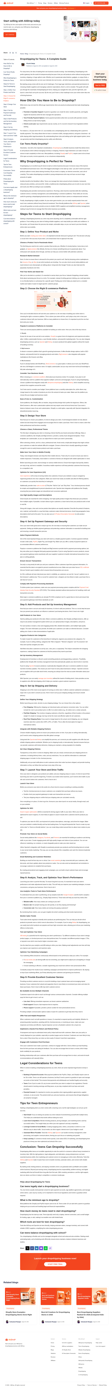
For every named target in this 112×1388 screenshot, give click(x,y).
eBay (35, 262)
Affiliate (56, 3)
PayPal (70, 153)
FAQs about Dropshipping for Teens (9, 181)
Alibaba (80, 1367)
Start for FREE (100, 85)
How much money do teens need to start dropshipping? (10, 204)
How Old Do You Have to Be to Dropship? (9, 66)
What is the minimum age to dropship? (10, 197)
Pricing (40, 3)
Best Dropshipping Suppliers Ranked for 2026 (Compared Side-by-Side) (90, 1314)
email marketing (56, 860)
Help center (99, 1342)
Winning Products (64, 3)
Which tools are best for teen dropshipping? (10, 212)
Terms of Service (92, 1385)
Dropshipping (57, 148)
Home (22, 54)
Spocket (82, 203)
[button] (32, 3)
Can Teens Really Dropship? (9, 73)
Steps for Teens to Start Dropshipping (9, 85)
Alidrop (50, 342)
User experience (25, 476)
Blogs (44, 3)
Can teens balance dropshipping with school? (9, 221)
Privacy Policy (81, 1385)
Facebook (47, 837)
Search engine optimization (28, 812)
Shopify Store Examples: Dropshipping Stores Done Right (19, 1313)
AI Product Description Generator (64, 514)
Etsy (29, 262)
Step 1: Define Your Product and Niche (10, 91)
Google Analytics (68, 895)
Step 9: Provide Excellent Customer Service (10, 152)
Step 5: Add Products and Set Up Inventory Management (10, 121)
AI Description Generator (69, 1353)
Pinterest (56, 837)
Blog (26, 54)
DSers (80, 1357)
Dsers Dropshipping (83, 1353)
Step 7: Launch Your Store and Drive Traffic (10, 134)
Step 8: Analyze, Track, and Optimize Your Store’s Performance (10, 142)
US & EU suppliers (67, 1342)
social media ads (30, 959)
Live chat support (100, 1346)
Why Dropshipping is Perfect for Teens (10, 79)
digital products (32, 249)
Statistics (53, 1353)
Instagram (40, 837)
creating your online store (38, 236)
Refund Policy (103, 1385)
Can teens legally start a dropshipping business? (10, 190)
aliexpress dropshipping (55, 382)
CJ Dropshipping (83, 1374)
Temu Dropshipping (83, 1346)
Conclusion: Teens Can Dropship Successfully (9, 173)
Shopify (62, 153)
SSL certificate (84, 567)
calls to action (40, 485)
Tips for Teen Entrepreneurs (8, 166)
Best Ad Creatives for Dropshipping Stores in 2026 (55, 1313)
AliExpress (81, 1364)
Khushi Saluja (30, 63)
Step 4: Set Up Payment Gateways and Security (10, 113)
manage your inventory (45, 678)
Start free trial (55, 1264)
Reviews (50, 3)
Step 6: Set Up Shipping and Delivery (10, 128)
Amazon (25, 262)
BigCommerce (63, 354)
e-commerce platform (38, 377)
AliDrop (75, 203)
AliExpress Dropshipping (85, 1342)
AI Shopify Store (66, 1350)
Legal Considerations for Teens (10, 160)
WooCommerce (50, 363)
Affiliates (53, 1360)
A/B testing (23, 935)
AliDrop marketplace (67, 1346)
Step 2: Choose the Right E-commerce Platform (9, 98)
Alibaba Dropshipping (84, 1350)
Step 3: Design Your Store (10, 106)
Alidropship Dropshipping (85, 1360)
